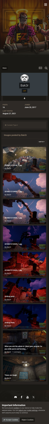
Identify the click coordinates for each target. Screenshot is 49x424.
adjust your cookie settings (28, 410)
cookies (16, 408)
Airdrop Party (10, 323)
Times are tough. (11, 375)
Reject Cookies (27, 420)
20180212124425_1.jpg (13, 244)
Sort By (41, 141)
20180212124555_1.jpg (13, 191)
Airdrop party (9, 296)
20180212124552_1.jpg (13, 218)
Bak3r (9, 168)
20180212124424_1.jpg (13, 270)
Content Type (11, 125)
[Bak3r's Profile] (24, 98)
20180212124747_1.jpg (13, 165)
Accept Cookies (11, 420)
